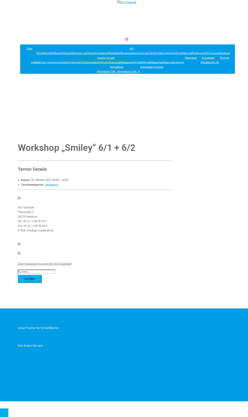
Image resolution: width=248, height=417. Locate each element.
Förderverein (199, 53)
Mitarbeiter (114, 53)
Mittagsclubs (156, 62)
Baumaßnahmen (174, 62)
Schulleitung (43, 53)
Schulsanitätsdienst (218, 53)
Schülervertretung (165, 53)
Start (29, 48)
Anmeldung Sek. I (107, 71)
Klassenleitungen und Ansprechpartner (85, 53)
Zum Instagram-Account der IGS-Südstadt (44, 263)
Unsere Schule (106, 57)
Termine (224, 57)
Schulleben (208, 57)
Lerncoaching (147, 53)
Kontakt (158, 66)
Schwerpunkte (90, 62)
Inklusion (104, 62)
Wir (132, 48)
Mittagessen (127, 62)
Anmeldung (116, 66)
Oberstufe (191, 57)
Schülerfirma (141, 62)
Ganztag (114, 62)
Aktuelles (206, 62)
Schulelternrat (184, 53)
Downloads (147, 66)
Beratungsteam (129, 53)
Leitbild (35, 62)
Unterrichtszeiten (72, 62)
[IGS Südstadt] (126, 2)
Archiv (215, 62)
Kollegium (56, 53)
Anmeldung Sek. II (129, 71)
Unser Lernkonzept (50, 62)
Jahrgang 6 (51, 184)
